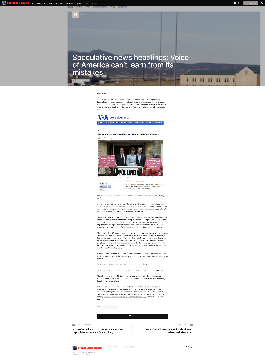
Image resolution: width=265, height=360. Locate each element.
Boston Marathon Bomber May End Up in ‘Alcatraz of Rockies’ (122, 206)
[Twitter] (239, 3)
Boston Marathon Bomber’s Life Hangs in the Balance (124, 297)
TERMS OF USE (129, 347)
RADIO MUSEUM (112, 347)
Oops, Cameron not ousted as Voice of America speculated (124, 196)
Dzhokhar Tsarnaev (110, 307)
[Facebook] (235, 3)
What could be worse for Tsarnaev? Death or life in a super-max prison (125, 270)
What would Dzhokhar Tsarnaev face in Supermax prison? (120, 264)
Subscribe (250, 3)
